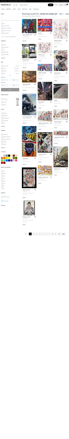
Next (63, 234)
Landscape (5, 134)
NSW (4, 173)
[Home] (6, 4)
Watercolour (5, 52)
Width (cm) (3, 77)
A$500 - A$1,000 (6, 30)
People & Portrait (6, 139)
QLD (4, 180)
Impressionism (6, 118)
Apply (10, 89)
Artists (14, 9)
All (3, 23)
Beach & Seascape (6, 136)
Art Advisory (36, 9)
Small (4, 73)
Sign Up (61, 4)
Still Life (4, 141)
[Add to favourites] (35, 35)
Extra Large (5, 66)
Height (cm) (3, 82)
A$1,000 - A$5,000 (7, 28)
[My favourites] (65, 5)
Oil (4, 49)
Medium (5, 70)
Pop (4, 123)
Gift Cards (24, 9)
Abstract (5, 113)
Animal (4, 144)
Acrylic (4, 44)
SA (4, 185)
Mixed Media (5, 54)
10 (59, 234)
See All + (3, 58)
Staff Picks (8, 9)
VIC (4, 171)
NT (4, 188)
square (4, 104)
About (19, 9)
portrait (4, 102)
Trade (30, 9)
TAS (4, 178)
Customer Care (57, 1)
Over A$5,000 (6, 25)
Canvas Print (5, 47)
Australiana (5, 120)
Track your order (64, 1)
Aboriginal (5, 115)
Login (56, 4)
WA (4, 183)
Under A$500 (6, 33)
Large (4, 68)
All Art (3, 9)
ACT (4, 176)
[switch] (2, 37)
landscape (5, 99)
